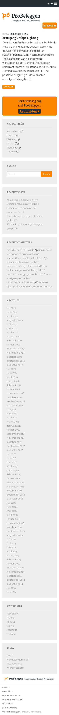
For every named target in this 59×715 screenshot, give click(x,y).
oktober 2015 (14, 527)
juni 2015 (11, 543)
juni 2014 (12, 592)
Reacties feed (14, 663)
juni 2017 (11, 458)
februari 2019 (14, 385)
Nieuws (11, 139)
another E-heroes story (31, 712)
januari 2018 (13, 429)
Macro (10, 135)
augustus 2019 (15, 365)
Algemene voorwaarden (12, 699)
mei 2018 (12, 413)
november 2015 (15, 523)
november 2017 (15, 437)
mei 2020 (12, 328)
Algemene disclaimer (11, 695)
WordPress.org (15, 667)
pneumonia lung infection (21, 266)
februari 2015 (14, 559)
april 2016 (12, 515)
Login (10, 655)
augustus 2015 (15, 535)
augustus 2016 (15, 498)
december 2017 (15, 433)
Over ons (5, 687)
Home (5, 34)
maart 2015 (13, 555)
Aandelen (8, 87)
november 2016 (15, 486)
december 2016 (16, 482)
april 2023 (12, 316)
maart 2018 (13, 421)
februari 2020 (14, 340)
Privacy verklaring (9, 708)
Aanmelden (29, 111)
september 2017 (16, 446)
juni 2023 (12, 312)
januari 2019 (13, 389)
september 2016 (16, 494)
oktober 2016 (14, 490)
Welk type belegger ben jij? (22, 200)
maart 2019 (13, 381)
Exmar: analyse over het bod (23, 204)
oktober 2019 (14, 356)
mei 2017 (12, 462)
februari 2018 (14, 425)
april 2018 (12, 417)
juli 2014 (11, 587)
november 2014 (15, 571)
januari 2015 (13, 563)
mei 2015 (12, 547)
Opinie (10, 143)
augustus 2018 (15, 405)
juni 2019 (12, 373)
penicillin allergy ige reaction (23, 274)
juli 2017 (11, 454)
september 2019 (16, 360)
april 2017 (12, 466)
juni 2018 (12, 409)
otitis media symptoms (19, 282)
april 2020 (12, 332)
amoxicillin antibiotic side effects (25, 258)
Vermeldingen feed (17, 659)
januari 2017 (13, 478)
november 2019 (15, 352)
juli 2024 (11, 308)
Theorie (11, 151)
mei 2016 (12, 510)
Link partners (7, 703)
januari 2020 (13, 344)
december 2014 (15, 567)
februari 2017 (14, 474)
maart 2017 (13, 470)
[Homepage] (29, 17)
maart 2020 (13, 336)
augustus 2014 (15, 584)
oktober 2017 (14, 442)
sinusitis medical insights (20, 250)
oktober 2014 (14, 575)
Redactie (12, 147)
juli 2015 (11, 539)
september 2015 (16, 531)
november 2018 (15, 393)
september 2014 (16, 579)
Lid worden (49, 25)
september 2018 (16, 401)
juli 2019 (11, 368)
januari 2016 (13, 519)
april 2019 (12, 377)
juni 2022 (12, 324)
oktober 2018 (14, 397)
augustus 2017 (15, 450)
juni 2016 (12, 507)
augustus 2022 (15, 320)
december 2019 (16, 348)
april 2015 (12, 551)
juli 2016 (11, 502)
